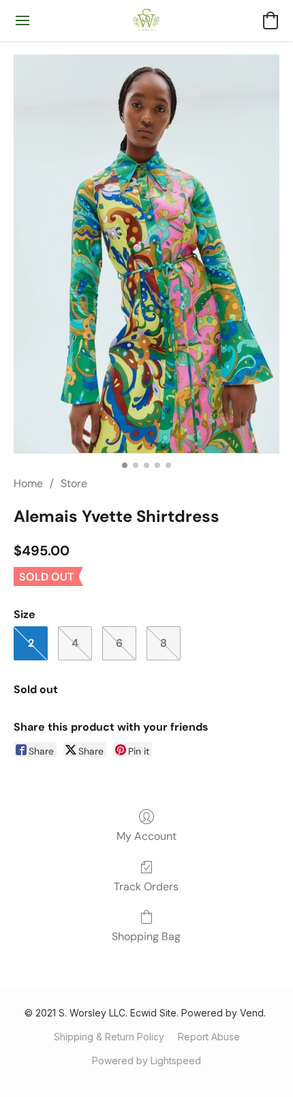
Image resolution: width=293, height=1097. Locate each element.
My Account (146, 836)
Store (74, 483)
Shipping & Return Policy (109, 1036)
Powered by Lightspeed (146, 1060)
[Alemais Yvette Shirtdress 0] (146, 254)
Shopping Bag (146, 936)
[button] (147, 20)
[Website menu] (22, 20)
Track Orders (146, 886)
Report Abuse (209, 1036)
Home (28, 483)
